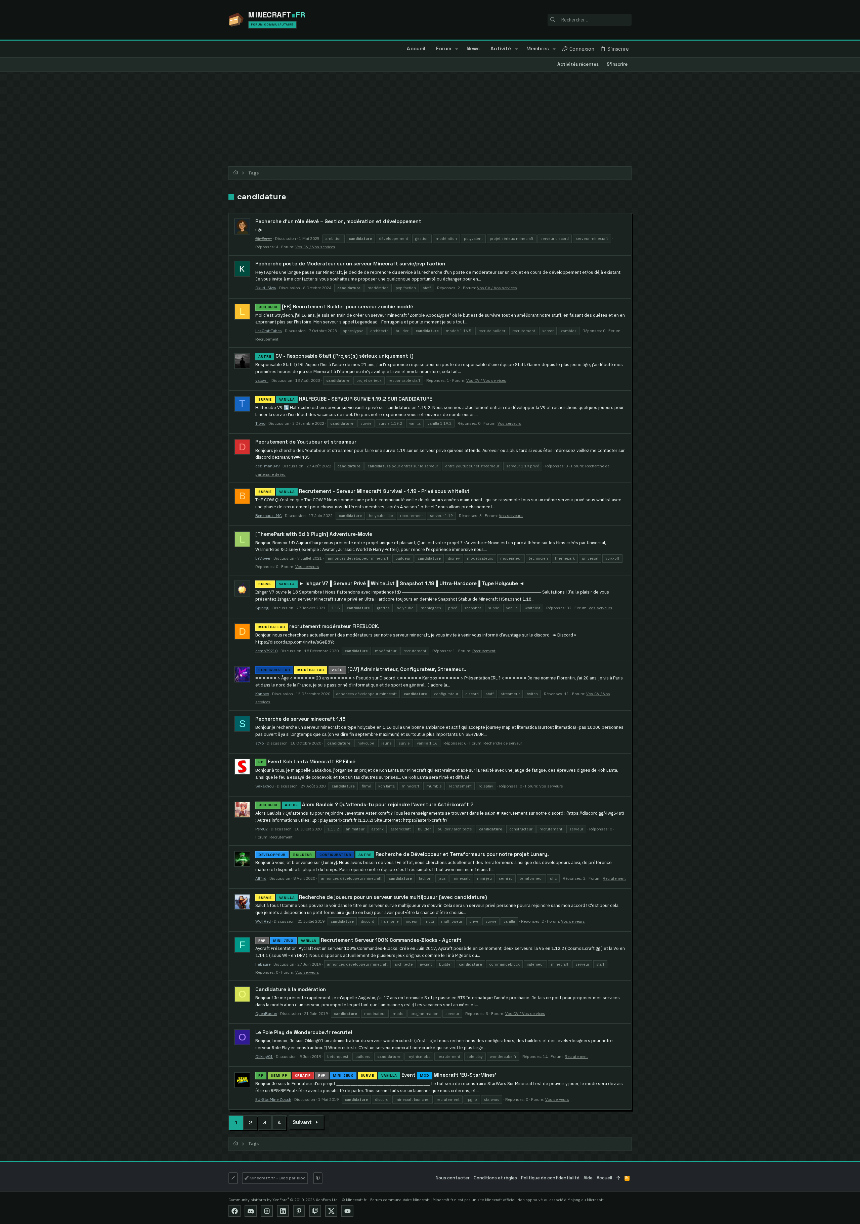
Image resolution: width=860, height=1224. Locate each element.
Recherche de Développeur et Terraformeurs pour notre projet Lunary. (403, 854)
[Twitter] (331, 1211)
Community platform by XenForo (283, 1199)
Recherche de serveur (502, 743)
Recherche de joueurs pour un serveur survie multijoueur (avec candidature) (372, 897)
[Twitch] (315, 1211)
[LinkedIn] (283, 1211)
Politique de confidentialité (550, 1178)
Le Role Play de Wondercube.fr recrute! (303, 1032)
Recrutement (266, 339)
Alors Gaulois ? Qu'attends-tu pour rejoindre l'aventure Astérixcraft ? (365, 804)
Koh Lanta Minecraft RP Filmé (306, 761)
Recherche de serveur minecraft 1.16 (300, 719)
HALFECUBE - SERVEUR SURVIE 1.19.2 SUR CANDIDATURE (345, 399)
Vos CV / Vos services (315, 246)
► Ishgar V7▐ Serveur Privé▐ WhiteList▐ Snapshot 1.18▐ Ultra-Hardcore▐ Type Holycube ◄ (391, 583)
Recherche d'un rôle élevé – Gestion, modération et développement (338, 221)
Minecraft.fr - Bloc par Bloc (277, 1178)
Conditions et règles (495, 1178)
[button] (456, 49)
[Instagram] (267, 1211)
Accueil (604, 1178)
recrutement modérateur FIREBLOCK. (319, 626)
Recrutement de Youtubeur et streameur (305, 442)
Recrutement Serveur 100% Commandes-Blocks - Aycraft (360, 940)
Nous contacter (453, 1178)
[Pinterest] (299, 1211)
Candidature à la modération (290, 989)
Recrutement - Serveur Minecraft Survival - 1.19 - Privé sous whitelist (364, 491)
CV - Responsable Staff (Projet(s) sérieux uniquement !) (336, 356)
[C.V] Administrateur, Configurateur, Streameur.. (362, 669)
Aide (588, 1178)
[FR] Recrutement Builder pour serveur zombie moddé (335, 306)
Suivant (302, 1122)
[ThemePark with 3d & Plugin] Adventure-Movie (313, 534)
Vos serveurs (509, 423)
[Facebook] (234, 1211)
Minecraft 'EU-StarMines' (377, 1075)
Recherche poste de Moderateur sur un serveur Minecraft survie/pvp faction (350, 263)
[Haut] (618, 1178)
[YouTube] (347, 1211)
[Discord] (251, 1211)
